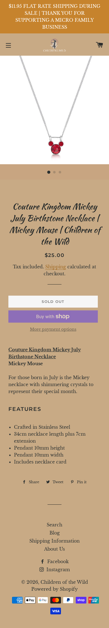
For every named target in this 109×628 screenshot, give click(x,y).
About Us (54, 549)
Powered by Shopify (54, 589)
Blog (54, 533)
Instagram (57, 569)
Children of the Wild (64, 582)
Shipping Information (54, 541)
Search (54, 525)
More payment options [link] (53, 329)
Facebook (57, 561)
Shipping (55, 266)
